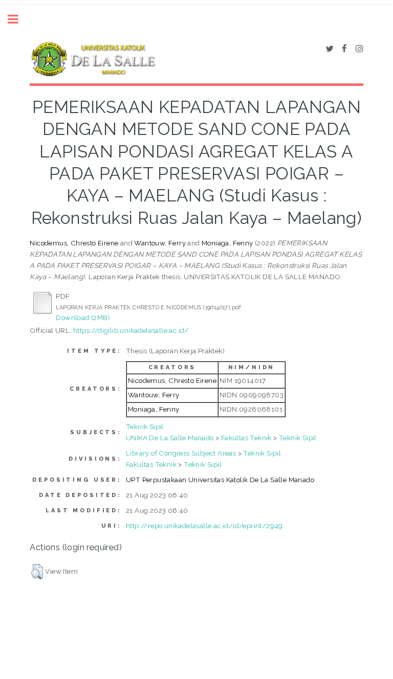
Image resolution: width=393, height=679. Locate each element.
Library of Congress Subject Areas (181, 453)
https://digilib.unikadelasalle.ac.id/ (131, 330)
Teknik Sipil (145, 426)
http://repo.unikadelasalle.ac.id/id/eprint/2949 (204, 526)
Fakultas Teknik (246, 438)
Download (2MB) (83, 317)
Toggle (18, 19)
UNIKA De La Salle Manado (170, 438)
